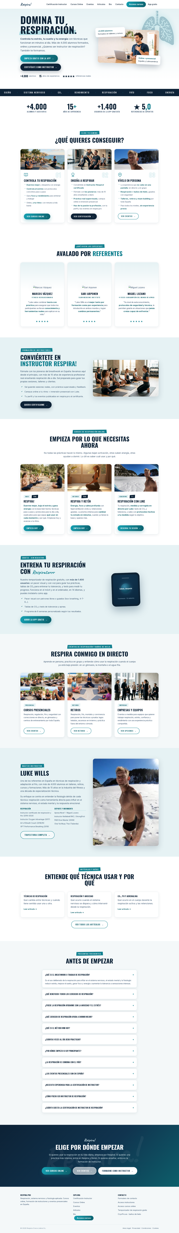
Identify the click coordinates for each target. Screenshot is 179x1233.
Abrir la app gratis (34, 619)
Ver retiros (79, 731)
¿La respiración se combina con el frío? (63, 1062)
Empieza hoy (32, 528)
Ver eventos (126, 216)
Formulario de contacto (127, 1198)
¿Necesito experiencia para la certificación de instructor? (72, 1084)
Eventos (90, 4)
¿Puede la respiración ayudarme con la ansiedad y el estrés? (73, 1005)
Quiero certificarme (34, 404)
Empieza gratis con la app (37, 58)
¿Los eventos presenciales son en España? (64, 1073)
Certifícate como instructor (39, 67)
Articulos (101, 4)
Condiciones (146, 1228)
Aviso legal (127, 1228)
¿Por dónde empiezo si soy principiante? (63, 1050)
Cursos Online (77, 4)
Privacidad (136, 1228)
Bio (110, 4)
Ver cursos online (35, 216)
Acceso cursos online (127, 1206)
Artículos (76, 1210)
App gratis (152, 4)
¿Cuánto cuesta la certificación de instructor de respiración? (74, 1107)
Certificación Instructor (56, 4)
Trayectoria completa (35, 834)
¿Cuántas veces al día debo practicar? (63, 1039)
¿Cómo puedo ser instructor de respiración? (65, 1096)
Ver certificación (82, 216)
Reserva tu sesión (129, 528)
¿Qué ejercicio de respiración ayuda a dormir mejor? (68, 1016)
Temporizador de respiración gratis (132, 1210)
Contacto (119, 4)
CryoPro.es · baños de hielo (129, 1214)
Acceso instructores (126, 1202)
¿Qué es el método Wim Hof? (57, 1028)
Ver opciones (127, 731)
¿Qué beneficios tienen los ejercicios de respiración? (69, 994)
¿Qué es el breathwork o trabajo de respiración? (67, 974)
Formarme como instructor (116, 1170)
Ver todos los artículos (87, 924)
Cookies (155, 1228)
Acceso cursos (136, 4)
